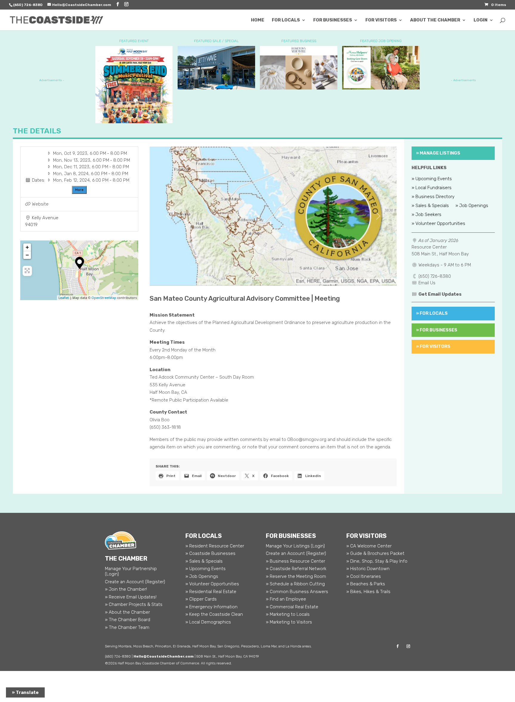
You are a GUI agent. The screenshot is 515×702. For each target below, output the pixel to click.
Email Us (426, 283)
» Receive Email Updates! (130, 597)
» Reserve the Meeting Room (296, 576)
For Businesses (332, 20)
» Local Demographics (208, 622)
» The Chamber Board (127, 619)
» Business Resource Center (295, 561)
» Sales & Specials (430, 205)
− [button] (27, 255)
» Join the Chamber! (126, 589)
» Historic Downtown (368, 568)
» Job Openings (471, 205)
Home (257, 20)
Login (481, 20)
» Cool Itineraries (363, 576)
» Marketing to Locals (288, 614)
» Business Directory (433, 197)
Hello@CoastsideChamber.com (164, 656)
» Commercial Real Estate (292, 607)
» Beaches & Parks (365, 584)
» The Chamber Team (127, 627)
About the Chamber (435, 20)
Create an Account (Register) (135, 581)
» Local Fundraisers (432, 188)
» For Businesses (436, 330)
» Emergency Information (211, 607)
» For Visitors (433, 346)
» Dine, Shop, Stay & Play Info (376, 561)
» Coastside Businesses (210, 553)
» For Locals (432, 313)
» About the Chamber (127, 612)
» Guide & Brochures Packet (375, 553)
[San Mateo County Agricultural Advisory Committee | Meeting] (79, 262)
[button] (168, 216)
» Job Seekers (426, 214)
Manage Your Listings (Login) (295, 546)
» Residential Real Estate (210, 591)
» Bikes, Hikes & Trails (368, 591)
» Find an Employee (286, 599)
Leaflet (63, 297)
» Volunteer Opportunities (438, 223)
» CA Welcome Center (369, 546)
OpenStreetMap (103, 297)
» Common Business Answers (297, 591)
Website (40, 204)
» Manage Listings (438, 153)
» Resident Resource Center (214, 546)
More (79, 190)
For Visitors (381, 20)
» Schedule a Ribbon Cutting (295, 584)
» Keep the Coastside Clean (214, 614)
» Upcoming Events (432, 179)
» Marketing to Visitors (289, 622)
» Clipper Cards (201, 599)
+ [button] (27, 247)
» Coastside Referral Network (296, 568)
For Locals (286, 20)
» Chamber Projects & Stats (133, 604)
